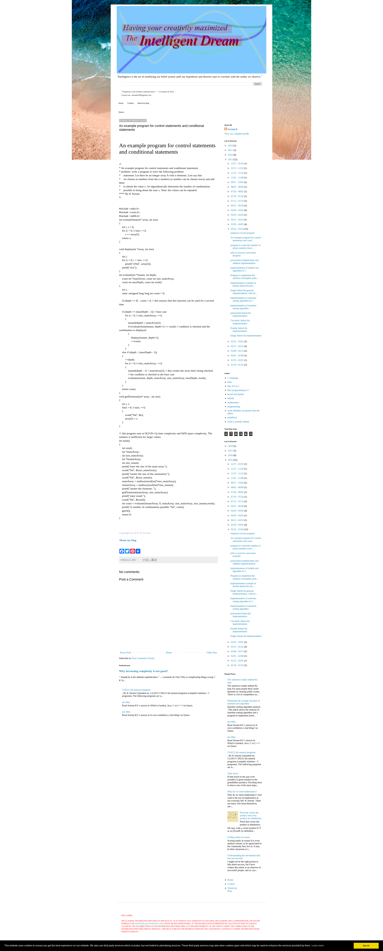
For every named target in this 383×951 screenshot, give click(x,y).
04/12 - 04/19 (237, 219)
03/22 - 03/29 (237, 229)
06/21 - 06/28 (237, 205)
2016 (230, 155)
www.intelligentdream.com (148, 924)
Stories (121, 112)
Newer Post (125, 652)
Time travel (232, 773)
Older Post (212, 652)
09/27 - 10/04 (237, 182)
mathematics (233, 402)
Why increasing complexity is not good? (143, 671)
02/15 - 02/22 (237, 346)
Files (229, 382)
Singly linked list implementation (245, 335)
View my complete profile (236, 133)
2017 (230, 150)
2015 (230, 159)
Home (120, 103)
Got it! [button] (366, 945)
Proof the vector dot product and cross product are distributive (251, 815)
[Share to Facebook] (152, 559)
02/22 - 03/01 (237, 341)
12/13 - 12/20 (237, 168)
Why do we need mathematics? (242, 791)
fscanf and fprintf (235, 394)
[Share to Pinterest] (155, 559)
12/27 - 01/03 (237, 163)
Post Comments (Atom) (143, 658)
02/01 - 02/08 (237, 355)
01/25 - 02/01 (237, 360)
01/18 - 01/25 (237, 364)
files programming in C (238, 390)
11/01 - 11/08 (237, 177)
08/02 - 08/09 (237, 187)
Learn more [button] (318, 945)
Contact (130, 103)
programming (233, 406)
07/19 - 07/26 (237, 196)
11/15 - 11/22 (237, 173)
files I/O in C (233, 386)
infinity (230, 398)
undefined (232, 417)
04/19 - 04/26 (237, 215)
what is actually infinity (238, 421)
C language (232, 378)
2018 (230, 145)
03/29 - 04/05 (237, 224)
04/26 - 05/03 (237, 210)
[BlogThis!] (147, 559)
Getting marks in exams (238, 837)
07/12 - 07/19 (237, 201)
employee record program (242, 233)
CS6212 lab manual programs (136, 690)
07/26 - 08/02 (237, 191)
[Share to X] (149, 559)
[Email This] (144, 559)
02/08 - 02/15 (237, 351)
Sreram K (232, 129)
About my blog (143, 103)
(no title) (126, 702)
